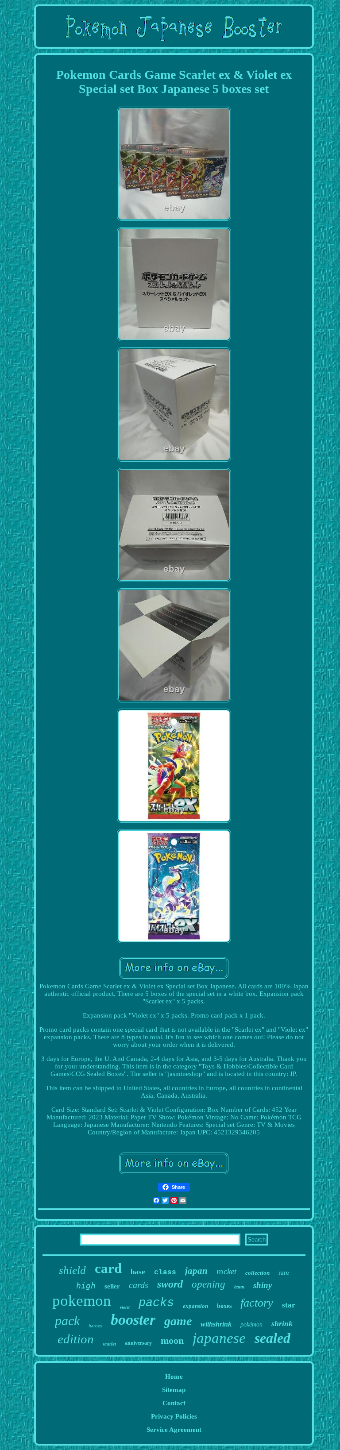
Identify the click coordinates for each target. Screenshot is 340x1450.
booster (133, 1319)
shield (72, 1270)
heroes (95, 1325)
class (165, 1272)
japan (196, 1270)
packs (156, 1303)
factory (256, 1302)
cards (138, 1285)
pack (67, 1320)
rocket (226, 1271)
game (178, 1321)
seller (112, 1286)
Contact (173, 1403)
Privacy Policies (174, 1416)
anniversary (138, 1343)
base (138, 1272)
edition (76, 1339)
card (108, 1268)
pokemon (81, 1300)
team (239, 1287)
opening (208, 1284)
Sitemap (173, 1389)
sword (170, 1284)
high (86, 1285)
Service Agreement (174, 1429)
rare (283, 1272)
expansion (195, 1306)
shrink (282, 1323)
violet (125, 1307)
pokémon (251, 1324)
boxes (224, 1306)
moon (172, 1340)
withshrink (216, 1324)
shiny (262, 1285)
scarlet (109, 1343)
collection (257, 1272)
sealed (272, 1338)
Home (174, 1376)
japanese (219, 1338)
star (288, 1305)
